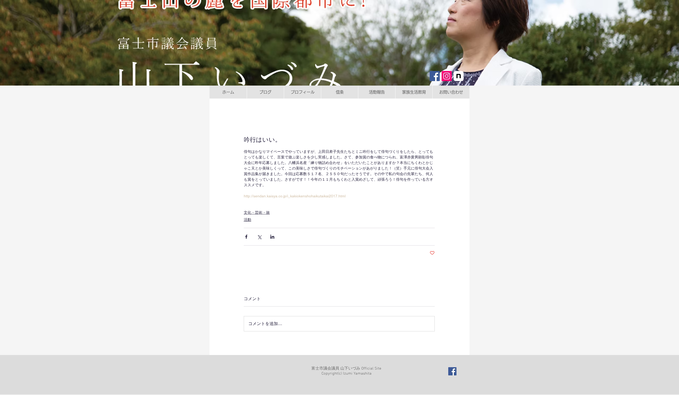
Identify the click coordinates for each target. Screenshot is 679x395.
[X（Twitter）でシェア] (259, 236)
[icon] (459, 76)
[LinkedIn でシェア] (272, 236)
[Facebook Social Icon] (452, 371)
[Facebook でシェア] (246, 236)
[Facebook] (435, 76)
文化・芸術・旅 (257, 212)
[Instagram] (447, 76)
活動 (247, 220)
